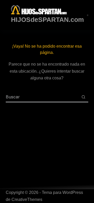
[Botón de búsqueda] (83, 97)
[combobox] (42, 97)
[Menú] (87, 15)
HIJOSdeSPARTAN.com (47, 19)
